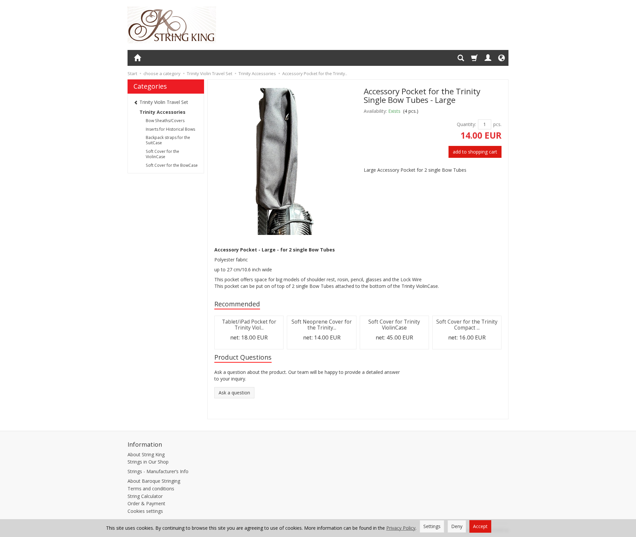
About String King (146, 454)
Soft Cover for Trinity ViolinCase (394, 324)
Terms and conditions (151, 488)
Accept (480, 526)
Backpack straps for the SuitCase (168, 140)
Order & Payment (146, 503)
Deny (456, 526)
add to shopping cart (475, 152)
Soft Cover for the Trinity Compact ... (467, 324)
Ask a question (234, 392)
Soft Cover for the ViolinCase (162, 154)
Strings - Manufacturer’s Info (158, 471)
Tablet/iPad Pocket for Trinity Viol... (249, 324)
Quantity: (466, 124)
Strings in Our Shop (148, 462)
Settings (432, 526)
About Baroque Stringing (154, 481)
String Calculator (145, 496)
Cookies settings (145, 511)
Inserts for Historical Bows (170, 129)
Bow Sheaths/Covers (165, 120)
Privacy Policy (400, 528)
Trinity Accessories (162, 112)
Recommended (237, 303)
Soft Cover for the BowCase (172, 165)
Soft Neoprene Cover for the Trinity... (322, 324)
